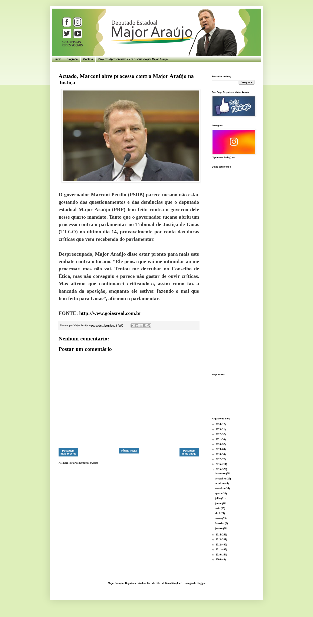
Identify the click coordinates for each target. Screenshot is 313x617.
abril (218, 513)
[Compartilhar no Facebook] (145, 325)
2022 (218, 434)
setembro (220, 488)
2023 (218, 429)
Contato (88, 59)
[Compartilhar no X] (141, 325)
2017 (218, 459)
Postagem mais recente (68, 452)
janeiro (219, 528)
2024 (218, 424)
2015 (218, 469)
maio (218, 508)
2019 (218, 449)
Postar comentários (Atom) (83, 462)
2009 (218, 559)
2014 (218, 534)
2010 (218, 554)
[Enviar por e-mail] (133, 325)
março (218, 518)
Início (58, 59)
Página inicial (129, 450)
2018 (218, 454)
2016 (218, 464)
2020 (218, 444)
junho (218, 503)
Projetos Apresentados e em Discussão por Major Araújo (133, 59)
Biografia (72, 59)
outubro (219, 483)
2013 (218, 539)
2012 (218, 544)
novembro (221, 478)
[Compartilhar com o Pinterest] (149, 325)
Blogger (201, 583)
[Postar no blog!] (137, 325)
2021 (218, 439)
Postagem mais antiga (189, 452)
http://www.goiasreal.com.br (110, 313)
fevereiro (220, 523)
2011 (218, 549)
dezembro (220, 473)
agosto (219, 493)
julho (218, 498)
